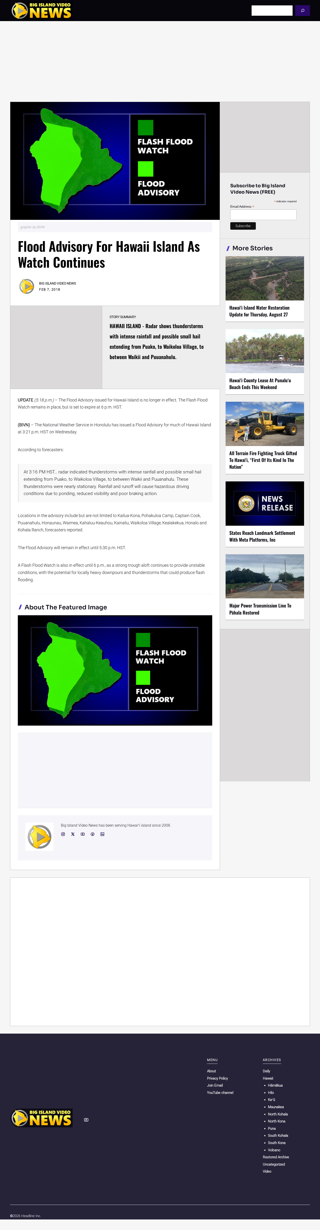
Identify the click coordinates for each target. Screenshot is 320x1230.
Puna (272, 1128)
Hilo (271, 1093)
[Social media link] (63, 834)
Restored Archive (276, 1157)
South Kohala (278, 1135)
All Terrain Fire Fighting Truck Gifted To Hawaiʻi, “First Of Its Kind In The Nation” (263, 460)
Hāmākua (275, 1085)
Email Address (242, 206)
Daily (266, 1071)
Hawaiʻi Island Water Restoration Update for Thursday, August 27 (259, 311)
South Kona (277, 1143)
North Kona (276, 1121)
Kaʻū (271, 1100)
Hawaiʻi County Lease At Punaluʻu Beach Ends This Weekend (260, 383)
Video (267, 1171)
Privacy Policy (217, 1078)
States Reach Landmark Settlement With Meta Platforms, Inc (262, 536)
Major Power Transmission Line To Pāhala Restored (260, 609)
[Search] (302, 10)
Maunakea (276, 1107)
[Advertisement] (160, 61)
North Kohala (278, 1114)
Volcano (274, 1150)
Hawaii (268, 1078)
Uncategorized (274, 1164)
